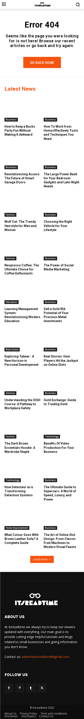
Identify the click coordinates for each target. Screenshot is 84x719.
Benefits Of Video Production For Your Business (59, 447)
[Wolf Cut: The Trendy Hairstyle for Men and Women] (22, 204)
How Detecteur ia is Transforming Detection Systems (18, 491)
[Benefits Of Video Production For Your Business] (62, 426)
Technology (52, 436)
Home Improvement (17, 527)
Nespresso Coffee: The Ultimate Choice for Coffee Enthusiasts (21, 269)
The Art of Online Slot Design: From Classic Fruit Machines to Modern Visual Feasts (60, 541)
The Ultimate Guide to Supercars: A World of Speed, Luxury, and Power (60, 493)
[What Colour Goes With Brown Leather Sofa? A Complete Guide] (22, 517)
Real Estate (12, 349)
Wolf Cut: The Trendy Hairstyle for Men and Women (20, 225)
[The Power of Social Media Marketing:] (62, 247)
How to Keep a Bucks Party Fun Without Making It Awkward (19, 130)
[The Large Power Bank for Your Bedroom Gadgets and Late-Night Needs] (62, 156)
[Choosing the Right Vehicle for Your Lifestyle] (62, 204)
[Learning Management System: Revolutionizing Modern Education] (22, 291)
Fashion (10, 214)
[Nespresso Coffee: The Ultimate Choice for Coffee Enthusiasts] (22, 247)
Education (11, 302)
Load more (40, 559)
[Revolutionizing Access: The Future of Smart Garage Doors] (22, 156)
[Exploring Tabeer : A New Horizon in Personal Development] (22, 338)
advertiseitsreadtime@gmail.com (45, 657)
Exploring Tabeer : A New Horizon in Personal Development (21, 360)
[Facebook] (8, 688)
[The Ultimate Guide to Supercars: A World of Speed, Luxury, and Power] (62, 469)
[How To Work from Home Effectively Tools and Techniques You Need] (62, 109)
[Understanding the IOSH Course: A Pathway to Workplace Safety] (22, 382)
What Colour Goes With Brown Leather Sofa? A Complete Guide (21, 539)
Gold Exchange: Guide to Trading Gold (60, 402)
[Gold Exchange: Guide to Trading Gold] (62, 382)
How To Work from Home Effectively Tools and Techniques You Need (61, 133)
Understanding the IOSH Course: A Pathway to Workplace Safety (22, 404)
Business (11, 119)
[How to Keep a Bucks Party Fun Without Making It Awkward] (22, 109)
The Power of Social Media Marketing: (59, 267)
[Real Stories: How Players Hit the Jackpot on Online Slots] (62, 338)
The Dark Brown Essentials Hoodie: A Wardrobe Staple (19, 447)
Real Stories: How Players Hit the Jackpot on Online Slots (61, 360)
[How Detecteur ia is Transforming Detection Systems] (22, 469)
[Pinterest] (19, 688)
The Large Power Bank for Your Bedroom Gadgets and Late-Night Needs (61, 180)
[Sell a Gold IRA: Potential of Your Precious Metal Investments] (62, 291)
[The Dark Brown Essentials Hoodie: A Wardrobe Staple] (22, 426)
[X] (42, 688)
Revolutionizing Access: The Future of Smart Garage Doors (22, 178)
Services (10, 258)
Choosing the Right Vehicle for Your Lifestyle (58, 225)
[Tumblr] (30, 688)
